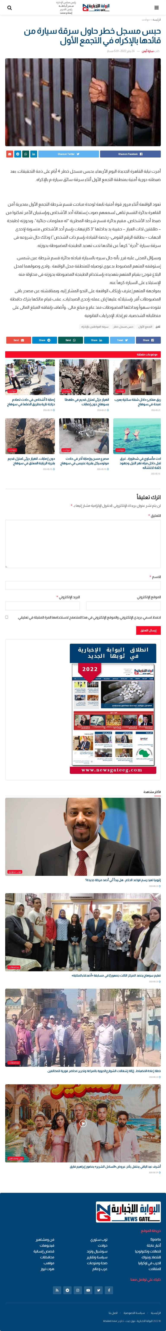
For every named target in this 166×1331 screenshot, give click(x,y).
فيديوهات (47, 1245)
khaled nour (110, 1321)
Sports (155, 1239)
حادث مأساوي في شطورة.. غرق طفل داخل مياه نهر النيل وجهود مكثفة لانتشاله (141, 463)
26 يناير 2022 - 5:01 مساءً (120, 51)
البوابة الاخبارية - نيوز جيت (139, 1321)
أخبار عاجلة (154, 1245)
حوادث (146, 19)
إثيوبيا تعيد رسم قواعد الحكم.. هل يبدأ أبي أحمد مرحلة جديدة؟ (123, 880)
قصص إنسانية (44, 1251)
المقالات (155, 1269)
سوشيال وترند (97, 1251)
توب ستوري (15, 871)
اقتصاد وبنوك (151, 1257)
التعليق (154, 516)
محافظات (14, 967)
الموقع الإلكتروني (149, 597)
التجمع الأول (145, 326)
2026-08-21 (102, 410)
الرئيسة (157, 19)
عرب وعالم (100, 1269)
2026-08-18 (156, 474)
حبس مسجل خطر (123, 326)
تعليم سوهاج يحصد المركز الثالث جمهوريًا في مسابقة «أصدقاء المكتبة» (116, 975)
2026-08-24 (153, 1172)
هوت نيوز (47, 1269)
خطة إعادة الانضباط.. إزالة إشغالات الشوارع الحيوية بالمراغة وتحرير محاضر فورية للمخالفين (104, 1071)
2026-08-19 (48, 410)
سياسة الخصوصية (134, 1313)
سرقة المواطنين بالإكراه (95, 326)
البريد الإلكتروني (68, 597)
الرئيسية (156, 1313)
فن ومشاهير (16, 1158)
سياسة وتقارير (97, 1257)
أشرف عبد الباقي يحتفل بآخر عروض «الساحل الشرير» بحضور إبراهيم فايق (115, 1166)
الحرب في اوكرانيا (149, 1263)
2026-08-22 (156, 410)
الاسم (155, 577)
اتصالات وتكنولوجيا (148, 1251)
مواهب (49, 1263)
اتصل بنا (113, 1313)
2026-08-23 (153, 886)
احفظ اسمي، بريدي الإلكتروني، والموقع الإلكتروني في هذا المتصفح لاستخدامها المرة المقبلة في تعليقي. (89, 617)
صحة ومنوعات (97, 1263)
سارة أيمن (148, 51)
